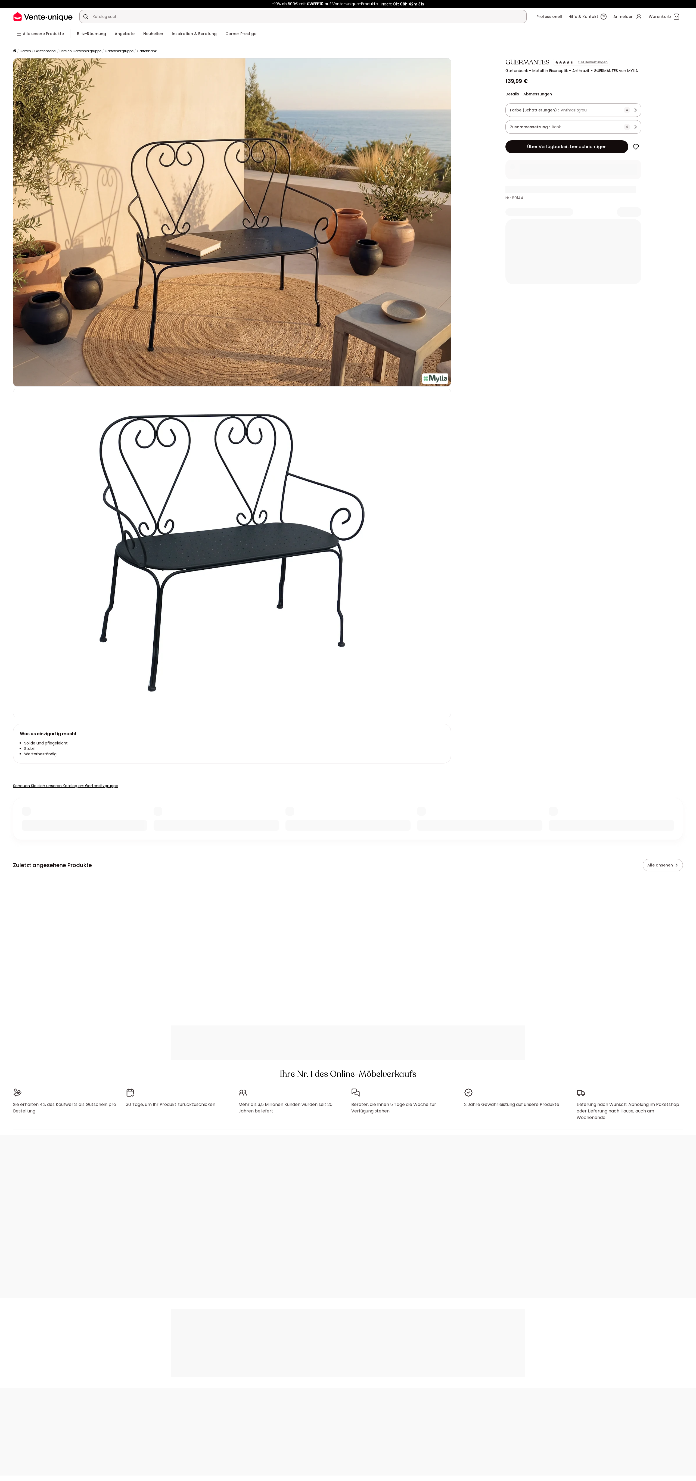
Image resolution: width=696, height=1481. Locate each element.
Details (512, 94)
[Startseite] (14, 51)
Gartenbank (147, 51)
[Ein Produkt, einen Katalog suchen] (86, 17)
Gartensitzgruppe (119, 51)
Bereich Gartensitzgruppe (80, 51)
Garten (25, 51)
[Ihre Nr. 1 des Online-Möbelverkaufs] (43, 16)
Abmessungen (537, 94)
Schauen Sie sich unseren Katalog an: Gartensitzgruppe (65, 785)
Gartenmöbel (45, 51)
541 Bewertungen (593, 62)
